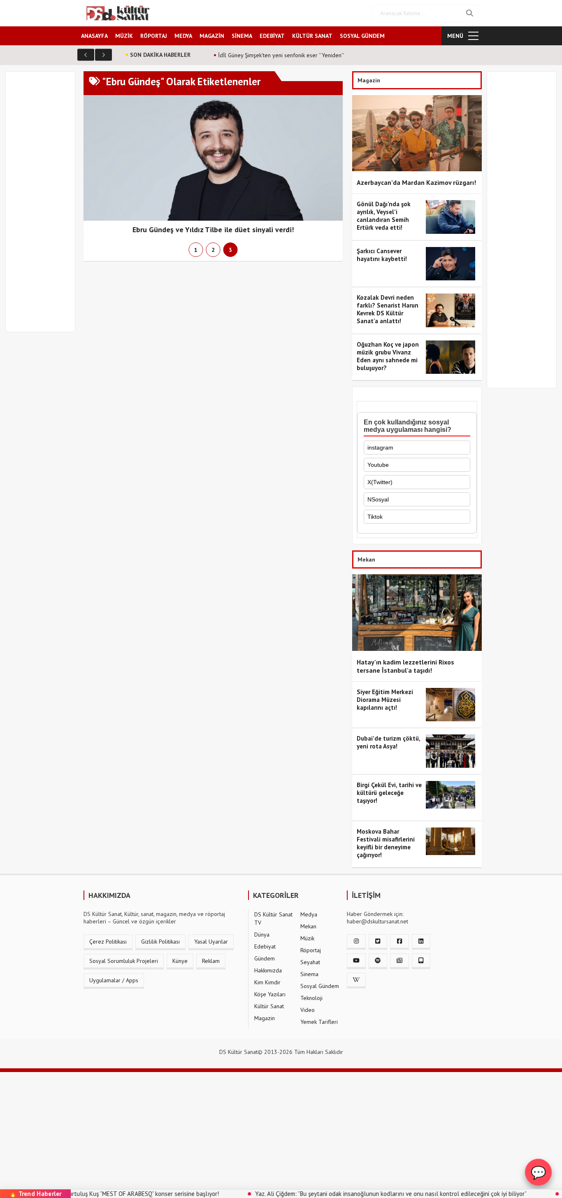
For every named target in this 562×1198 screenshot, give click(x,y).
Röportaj (310, 950)
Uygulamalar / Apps (113, 980)
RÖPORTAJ (153, 36)
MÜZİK (124, 36)
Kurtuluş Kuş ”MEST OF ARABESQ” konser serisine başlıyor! (111, 1194)
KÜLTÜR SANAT (312, 36)
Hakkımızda (268, 970)
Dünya (261, 934)
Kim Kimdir (267, 982)
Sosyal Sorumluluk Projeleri (123, 961)
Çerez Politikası (108, 941)
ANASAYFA (94, 36)
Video (307, 1010)
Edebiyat (265, 946)
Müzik (307, 938)
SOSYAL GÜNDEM (362, 36)
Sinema (309, 974)
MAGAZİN (212, 36)
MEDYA (183, 36)
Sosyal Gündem (319, 986)
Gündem (264, 958)
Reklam (211, 961)
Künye (180, 961)
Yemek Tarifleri (319, 1022)
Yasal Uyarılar (211, 941)
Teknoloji (311, 998)
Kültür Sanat (269, 1006)
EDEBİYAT (272, 36)
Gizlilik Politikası (160, 941)
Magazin (264, 1018)
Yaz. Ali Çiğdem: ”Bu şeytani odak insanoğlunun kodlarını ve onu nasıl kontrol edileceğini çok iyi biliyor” (360, 1194)
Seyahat (310, 962)
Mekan (308, 926)
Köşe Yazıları (270, 994)
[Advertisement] (44, 207)
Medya (308, 914)
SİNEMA (242, 36)
